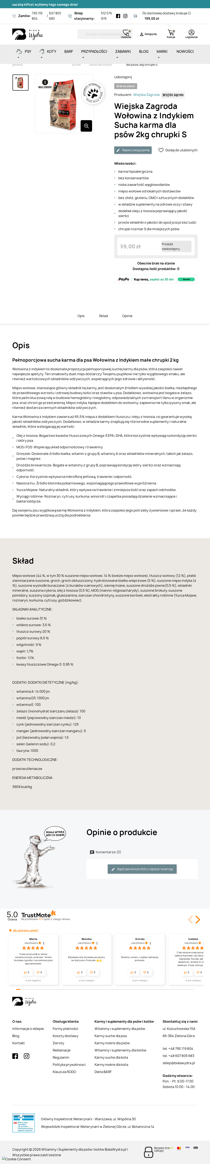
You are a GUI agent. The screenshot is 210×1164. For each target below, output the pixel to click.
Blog (15, 1036)
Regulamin (61, 1057)
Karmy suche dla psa (111, 1036)
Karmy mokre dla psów (112, 1043)
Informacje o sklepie (28, 1028)
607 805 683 (55, 16)
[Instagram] (125, 16)
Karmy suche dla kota (111, 1057)
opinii (54, 919)
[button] (197, 919)
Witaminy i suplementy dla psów (120, 1028)
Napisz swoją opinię (136, 150)
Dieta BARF (103, 1072)
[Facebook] (118, 16)
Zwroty (58, 1043)
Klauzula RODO (64, 1072)
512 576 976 (106, 16)
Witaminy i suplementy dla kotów (120, 1050)
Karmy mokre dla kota (111, 1064)
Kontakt (18, 1043)
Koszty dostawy (65, 1036)
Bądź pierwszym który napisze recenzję (145, 869)
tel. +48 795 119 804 (178, 1048)
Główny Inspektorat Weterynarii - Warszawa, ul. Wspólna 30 (88, 1119)
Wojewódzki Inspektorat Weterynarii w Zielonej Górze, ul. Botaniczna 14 (97, 1126)
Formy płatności (65, 1028)
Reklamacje (62, 1050)
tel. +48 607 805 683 (178, 1056)
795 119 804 (37, 16)
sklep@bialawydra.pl (179, 1063)
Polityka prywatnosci (69, 1064)
